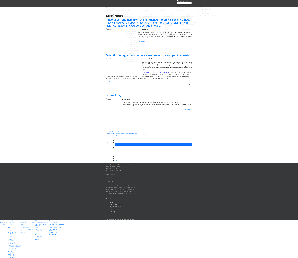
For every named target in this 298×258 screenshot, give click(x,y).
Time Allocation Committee (14, 246)
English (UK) (188, 1)
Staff (9, 227)
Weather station (53, 232)
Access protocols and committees (57, 224)
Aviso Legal (112, 212)
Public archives (38, 236)
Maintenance (10, 236)
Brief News (2, 224)
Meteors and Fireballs (40, 238)
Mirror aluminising (53, 229)
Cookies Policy (11, 254)
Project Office (11, 240)
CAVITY (36, 231)
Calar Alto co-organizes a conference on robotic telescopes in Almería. (148, 55)
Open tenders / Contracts (208, 8)
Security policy (11, 257)
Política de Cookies (114, 210)
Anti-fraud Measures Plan (208, 15)
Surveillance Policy (12, 255)
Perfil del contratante (115, 206)
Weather (23, 232)
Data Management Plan (26, 226)
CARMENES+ (38, 225)
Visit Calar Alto (52, 234)
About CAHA (126, 10)
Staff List (9, 229)
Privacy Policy (11, 251)
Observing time (53, 226)
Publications (38, 234)
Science (162, 10)
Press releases (3, 222)
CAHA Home (112, 202)
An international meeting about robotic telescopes (156, 72)
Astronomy (10, 233)
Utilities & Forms (25, 231)
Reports (37, 239)
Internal (9, 230)
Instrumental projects (40, 224)
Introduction (11, 222)
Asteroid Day (113, 95)
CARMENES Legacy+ (39, 230)
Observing (144, 10)
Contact (10, 224)
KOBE (36, 233)
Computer (10, 235)
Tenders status (204, 13)
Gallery (9, 226)
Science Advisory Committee (14, 245)
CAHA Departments (12, 232)
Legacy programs (39, 229)
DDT (22, 224)
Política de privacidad (115, 208)
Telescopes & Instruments (27, 222)
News (106, 10)
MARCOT (37, 227)
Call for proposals (25, 227)
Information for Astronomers (28, 229)
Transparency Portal (13, 248)
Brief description (53, 222)
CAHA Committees (12, 242)
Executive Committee (12, 243)
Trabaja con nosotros (115, 204)
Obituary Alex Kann (113, 131)
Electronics (10, 238)
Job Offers (10, 250)
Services (181, 10)
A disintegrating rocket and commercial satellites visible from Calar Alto (127, 135)
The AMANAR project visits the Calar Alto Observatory (123, 133)
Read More (142, 41)
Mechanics (10, 239)
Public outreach (4, 226)
